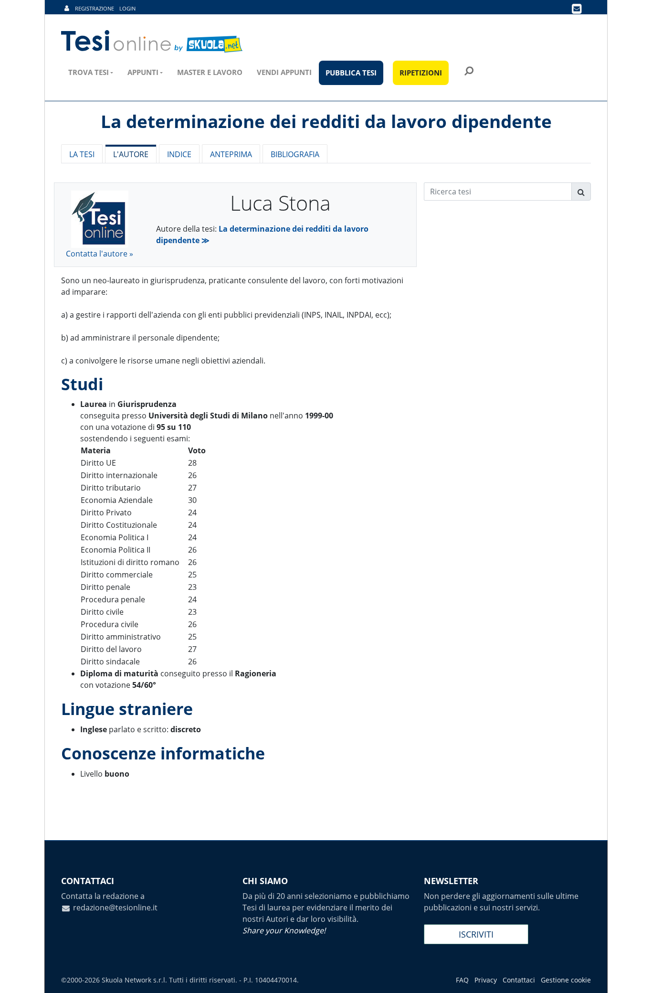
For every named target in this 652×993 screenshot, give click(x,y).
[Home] (152, 41)
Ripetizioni (421, 72)
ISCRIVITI (476, 934)
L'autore (130, 154)
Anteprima (231, 154)
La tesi (82, 154)
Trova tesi (88, 72)
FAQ (462, 979)
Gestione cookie (566, 979)
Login (127, 8)
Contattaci (519, 979)
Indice (179, 154)
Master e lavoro (209, 72)
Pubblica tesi (351, 72)
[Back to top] (635, 976)
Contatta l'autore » (99, 253)
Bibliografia (295, 154)
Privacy (485, 979)
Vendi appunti (284, 72)
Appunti (142, 72)
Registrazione (94, 8)
